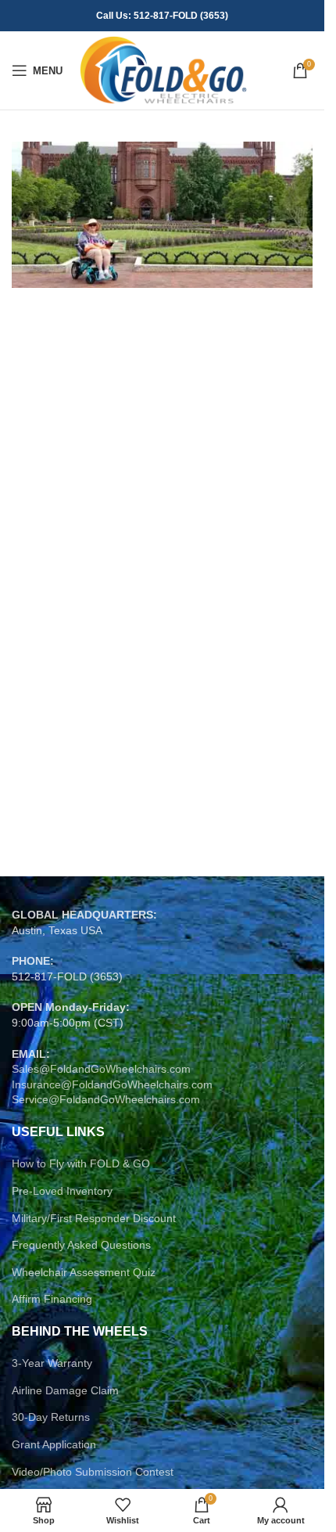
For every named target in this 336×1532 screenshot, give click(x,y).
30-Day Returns (51, 1417)
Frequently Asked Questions (81, 1245)
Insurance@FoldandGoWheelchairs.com (112, 1084)
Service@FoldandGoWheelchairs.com (106, 1099)
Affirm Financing (52, 1299)
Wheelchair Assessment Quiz (83, 1272)
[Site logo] (163, 69)
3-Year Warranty (52, 1363)
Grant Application (54, 1444)
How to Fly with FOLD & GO (81, 1163)
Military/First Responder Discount (94, 1218)
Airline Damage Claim (65, 1390)
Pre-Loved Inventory (62, 1191)
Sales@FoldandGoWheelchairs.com (101, 1069)
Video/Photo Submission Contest (92, 1471)
